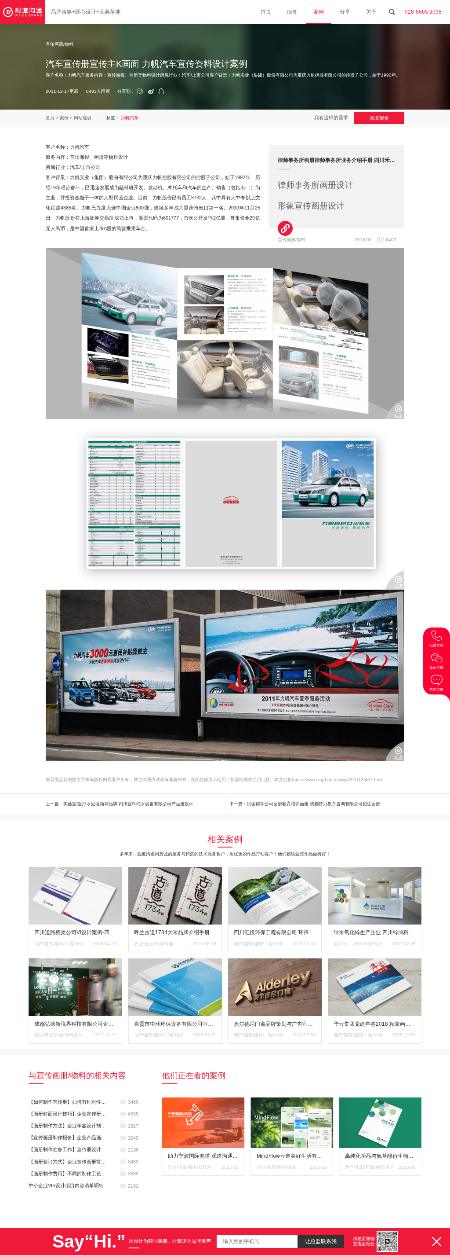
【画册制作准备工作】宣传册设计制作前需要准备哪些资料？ (84, 1149)
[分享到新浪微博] (151, 92)
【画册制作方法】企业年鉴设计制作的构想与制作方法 (84, 1125)
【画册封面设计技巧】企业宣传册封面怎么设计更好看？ (84, 1113)
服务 (292, 12)
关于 (371, 12)
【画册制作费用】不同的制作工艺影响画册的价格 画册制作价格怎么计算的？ (84, 1173)
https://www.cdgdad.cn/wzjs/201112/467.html (337, 779)
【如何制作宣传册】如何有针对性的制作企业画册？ (84, 1102)
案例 (318, 12)
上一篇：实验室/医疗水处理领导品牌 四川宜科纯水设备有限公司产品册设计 (119, 803)
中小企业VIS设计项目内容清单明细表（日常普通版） (84, 1185)
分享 (345, 12)
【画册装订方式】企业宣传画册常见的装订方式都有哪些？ (84, 1161)
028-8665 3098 (423, 12)
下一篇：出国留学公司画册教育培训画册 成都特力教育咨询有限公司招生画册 (304, 803)
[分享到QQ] (161, 91)
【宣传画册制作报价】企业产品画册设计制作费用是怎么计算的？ (84, 1137)
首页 (266, 12)
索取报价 (379, 118)
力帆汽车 (129, 117)
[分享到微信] (140, 91)
